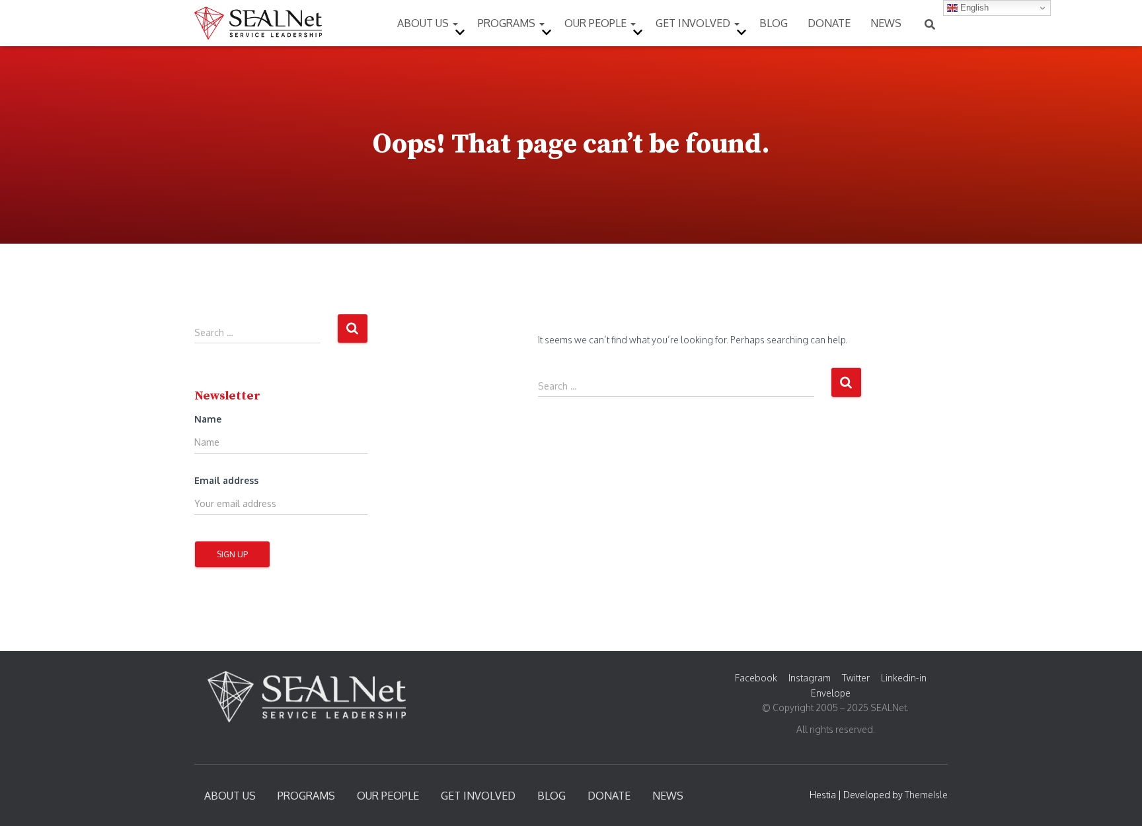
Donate (829, 23)
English (973, 8)
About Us (424, 23)
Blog (773, 23)
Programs (508, 23)
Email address (226, 480)
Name (207, 419)
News (885, 23)
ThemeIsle (926, 794)
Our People (596, 23)
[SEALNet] (258, 23)
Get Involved (694, 23)
